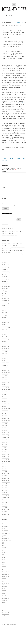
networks (4, 566)
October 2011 (5, 406)
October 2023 (5, 284)
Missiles (4, 564)
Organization (5, 576)
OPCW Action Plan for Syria (9, 235)
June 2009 (4, 425)
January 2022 (5, 320)
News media (4, 567)
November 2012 (5, 386)
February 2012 (5, 399)
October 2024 (5, 271)
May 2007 (4, 468)
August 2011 (5, 410)
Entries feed (5, 612)
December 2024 (5, 267)
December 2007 (5, 456)
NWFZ (3, 572)
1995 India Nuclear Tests (18, 247)
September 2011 (6, 408)
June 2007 (4, 466)
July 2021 (4, 331)
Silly (3, 584)
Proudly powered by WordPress (9, 624)
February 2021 (5, 339)
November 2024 (5, 269)
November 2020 (5, 344)
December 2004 (5, 512)
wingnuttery (5, 600)
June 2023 (4, 291)
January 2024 (5, 279)
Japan (3, 559)
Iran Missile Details (21, 158)
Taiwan (3, 593)
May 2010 (4, 413)
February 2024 (5, 278)
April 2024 (4, 274)
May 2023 (4, 293)
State (3, 588)
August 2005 (5, 499)
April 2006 (4, 490)
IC (2, 550)
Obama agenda (5, 574)
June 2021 (4, 332)
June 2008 (4, 446)
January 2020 (5, 362)
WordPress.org (5, 615)
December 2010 (5, 411)
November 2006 (5, 478)
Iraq (3, 555)
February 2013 (5, 380)
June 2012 (4, 392)
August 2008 (5, 442)
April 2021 (4, 336)
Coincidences (5, 538)
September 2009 (6, 420)
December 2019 (5, 363)
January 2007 (5, 475)
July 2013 (4, 375)
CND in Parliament (11, 248)
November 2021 (5, 324)
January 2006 (5, 495)
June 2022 (4, 312)
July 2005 (4, 500)
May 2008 (4, 447)
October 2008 (5, 439)
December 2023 (5, 281)
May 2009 (4, 427)
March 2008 (4, 451)
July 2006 (4, 485)
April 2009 (4, 428)
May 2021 (4, 334)
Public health (5, 579)
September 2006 (6, 482)
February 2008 (5, 452)
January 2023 (5, 300)
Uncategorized (15, 147)
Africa (3, 528)
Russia (3, 581)
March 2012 (4, 398)
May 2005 (4, 504)
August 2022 (5, 308)
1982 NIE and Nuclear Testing (15, 254)
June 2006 (4, 487)
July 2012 (4, 391)
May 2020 (4, 355)
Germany (4, 547)
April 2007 (4, 470)
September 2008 (6, 440)
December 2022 (5, 302)
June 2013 (4, 377)
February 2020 (5, 360)
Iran (3, 554)
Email (3, 193)
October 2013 (5, 370)
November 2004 (5, 514)
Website (4, 198)
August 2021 (5, 329)
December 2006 (5, 476)
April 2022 (4, 315)
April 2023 (4, 295)
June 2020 (4, 353)
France (3, 545)
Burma (3, 531)
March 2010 (4, 416)
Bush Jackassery (6, 533)
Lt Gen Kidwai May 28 (7, 228)
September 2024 (6, 272)
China (3, 536)
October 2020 (5, 346)
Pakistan (4, 578)
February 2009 (5, 432)
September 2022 (6, 307)
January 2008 (5, 454)
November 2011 (5, 404)
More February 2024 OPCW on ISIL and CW (13, 230)
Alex (3, 248)
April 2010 (4, 415)
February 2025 (5, 264)
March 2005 (4, 507)
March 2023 (4, 296)
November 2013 (5, 368)
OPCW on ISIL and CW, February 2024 (11, 231)
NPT (2, 569)
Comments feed (5, 614)
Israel (3, 557)
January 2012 (5, 401)
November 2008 (5, 437)
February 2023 (5, 298)
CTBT (3, 542)
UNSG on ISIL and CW (7, 233)
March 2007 (4, 471)
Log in (3, 610)
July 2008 (4, 444)
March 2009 (4, 430)
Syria (3, 591)
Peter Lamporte (6, 250)
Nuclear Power (5, 571)
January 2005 (5, 511)
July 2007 (4, 464)
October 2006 (5, 480)
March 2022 (4, 317)
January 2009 (5, 434)
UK (2, 596)
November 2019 (5, 365)
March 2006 (4, 492)
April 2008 (4, 449)
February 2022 (5, 319)
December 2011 (5, 403)
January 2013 (5, 382)
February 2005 (5, 509)
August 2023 (5, 288)
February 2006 (5, 494)
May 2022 (4, 314)
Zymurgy (4, 602)
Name (3, 187)
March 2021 (4, 338)
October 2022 (5, 305)
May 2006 (4, 488)
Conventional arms (6, 540)
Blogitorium (5, 530)
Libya (3, 562)
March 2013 (4, 379)
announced (20, 22)
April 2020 (4, 356)
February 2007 (5, 473)
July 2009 (4, 423)
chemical (4, 535)
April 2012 (4, 396)
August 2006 (5, 483)
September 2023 (6, 286)
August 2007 (5, 463)
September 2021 (6, 327)
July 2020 (4, 351)
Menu (14, 4)
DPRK (3, 543)
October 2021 (5, 326)
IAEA (3, 548)
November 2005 (5, 497)
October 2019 (5, 367)
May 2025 (4, 262)
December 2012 (5, 384)
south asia (4, 586)
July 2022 (4, 310)
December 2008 (5, 435)
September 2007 (6, 461)
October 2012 (5, 387)
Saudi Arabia (5, 583)
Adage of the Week (6, 524)
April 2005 (4, 506)
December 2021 (5, 322)
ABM (2, 523)
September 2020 (6, 348)
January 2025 (5, 266)
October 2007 (5, 459)
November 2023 (5, 283)
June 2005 (4, 502)
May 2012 (4, 394)
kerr (6, 149)
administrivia (5, 526)
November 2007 (5, 458)
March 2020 (4, 358)
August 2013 (5, 374)
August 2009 (5, 422)
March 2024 (4, 276)
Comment (4, 171)
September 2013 (6, 372)
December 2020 (5, 343)
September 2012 (6, 389)
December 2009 (5, 418)
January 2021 (5, 341)
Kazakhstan (4, 560)
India (3, 552)
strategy (4, 590)
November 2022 (5, 303)
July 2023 (4, 290)
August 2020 (5, 350)
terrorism (4, 595)
